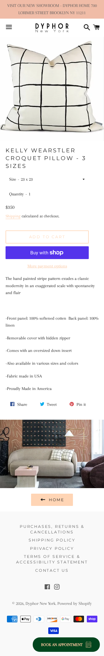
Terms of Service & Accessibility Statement (52, 559)
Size (12, 179)
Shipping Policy (52, 540)
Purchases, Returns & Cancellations (52, 529)
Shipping (13, 216)
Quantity (16, 194)
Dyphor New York (40, 603)
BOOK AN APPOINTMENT (62, 644)
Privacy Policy (52, 548)
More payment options (47, 266)
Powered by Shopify (74, 603)
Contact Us (52, 570)
